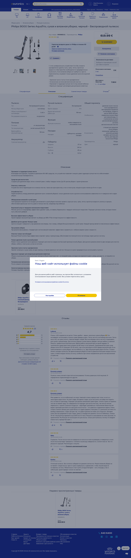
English (42, 260)
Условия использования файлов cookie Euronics (52, 282)
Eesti (36, 260)
